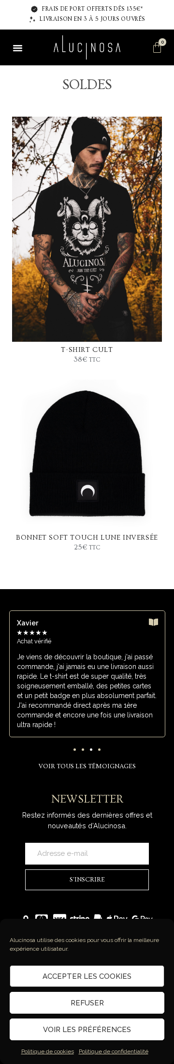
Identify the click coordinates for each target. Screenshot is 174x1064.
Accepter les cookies (87, 976)
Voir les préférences (87, 1029)
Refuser (87, 1003)
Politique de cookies (47, 1051)
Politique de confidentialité (113, 1051)
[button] (17, 47)
